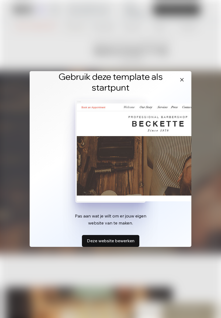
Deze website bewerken (110, 240)
